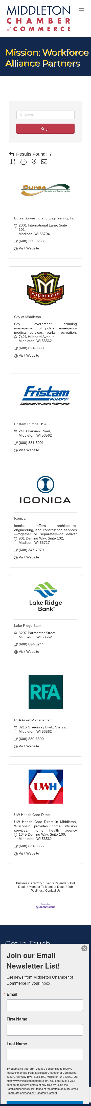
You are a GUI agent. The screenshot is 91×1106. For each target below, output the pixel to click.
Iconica (20, 518)
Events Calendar (55, 883)
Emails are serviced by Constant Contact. (32, 1093)
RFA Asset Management (33, 720)
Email (12, 994)
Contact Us (52, 890)
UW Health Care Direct (32, 815)
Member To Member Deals (47, 887)
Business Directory (29, 883)
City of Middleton (27, 317)
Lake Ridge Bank (27, 625)
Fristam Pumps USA (30, 424)
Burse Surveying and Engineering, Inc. (45, 218)
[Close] (84, 948)
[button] (11, 154)
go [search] (48, 129)
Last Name (17, 1044)
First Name (17, 1019)
